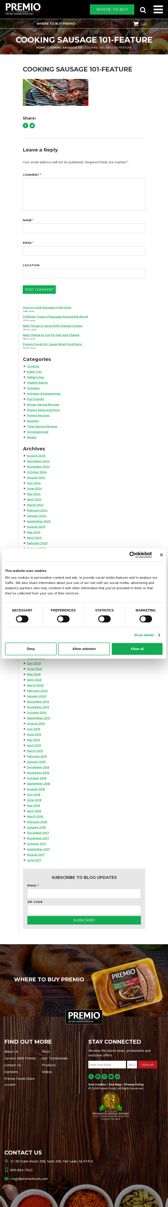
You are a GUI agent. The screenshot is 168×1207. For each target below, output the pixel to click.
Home (40, 47)
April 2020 (34, 679)
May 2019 (33, 740)
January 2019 (36, 761)
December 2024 (38, 461)
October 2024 (37, 472)
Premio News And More (43, 410)
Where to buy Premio (56, 24)
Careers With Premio (20, 1058)
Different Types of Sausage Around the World (55, 316)
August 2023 (36, 526)
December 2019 (38, 701)
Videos (47, 1071)
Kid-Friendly (35, 399)
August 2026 (36, 455)
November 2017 (38, 838)
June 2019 (34, 734)
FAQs (46, 1051)
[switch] (61, 618)
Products (49, 1065)
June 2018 (34, 800)
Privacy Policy (134, 1084)
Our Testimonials (55, 1058)
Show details (144, 635)
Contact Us (12, 1065)
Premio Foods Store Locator (19, 1081)
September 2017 (38, 849)
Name (27, 220)
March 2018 (35, 816)
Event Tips (34, 371)
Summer (33, 421)
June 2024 (34, 488)
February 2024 (37, 510)
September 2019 (38, 718)
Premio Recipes (38, 415)
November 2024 (38, 466)
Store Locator (46, 991)
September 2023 (39, 521)
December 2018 (38, 767)
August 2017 (36, 854)
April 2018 (34, 811)
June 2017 (34, 860)
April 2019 (34, 745)
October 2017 (36, 843)
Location (31, 265)
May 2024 (33, 494)
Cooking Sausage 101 (64, 47)
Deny (31, 649)
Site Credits (97, 1084)
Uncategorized (37, 432)
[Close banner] (161, 554)
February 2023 (37, 543)
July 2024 (34, 483)
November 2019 (38, 707)
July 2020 (34, 663)
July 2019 (33, 729)
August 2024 (36, 477)
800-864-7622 (21, 1170)
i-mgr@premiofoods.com (29, 1178)
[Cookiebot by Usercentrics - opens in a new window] (133, 555)
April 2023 (34, 537)
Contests (11, 1071)
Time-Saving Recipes (42, 426)
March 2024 (35, 505)
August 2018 (36, 789)
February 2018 (37, 822)
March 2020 (35, 685)
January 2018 (36, 827)
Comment (32, 174)
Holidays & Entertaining (43, 393)
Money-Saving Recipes (43, 404)
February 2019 (37, 756)
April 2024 (34, 499)
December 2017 (38, 832)
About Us (11, 1051)
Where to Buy (112, 9)
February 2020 (37, 690)
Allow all (137, 649)
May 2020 (34, 674)
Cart (144, 24)
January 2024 (36, 515)
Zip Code (35, 902)
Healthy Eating (37, 382)
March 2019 (35, 750)
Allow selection (84, 649)
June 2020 (34, 669)
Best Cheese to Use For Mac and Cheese (51, 335)
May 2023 (33, 532)
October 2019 (36, 712)
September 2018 (38, 783)
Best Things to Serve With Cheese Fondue (52, 325)
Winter (32, 437)
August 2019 (36, 723)
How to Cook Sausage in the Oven (47, 307)
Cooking (33, 366)
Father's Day (35, 377)
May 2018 (33, 805)
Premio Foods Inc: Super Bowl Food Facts (52, 344)
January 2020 (36, 696)
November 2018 (38, 772)
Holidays (33, 388)
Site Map (114, 1084)
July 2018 (33, 794)
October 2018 (36, 778)
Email (27, 242)
